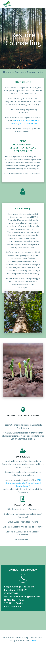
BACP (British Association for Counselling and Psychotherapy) (24, 483)
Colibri (33, 640)
